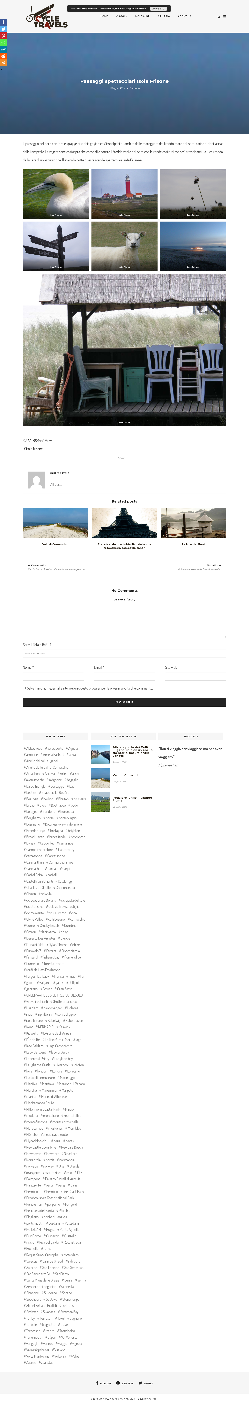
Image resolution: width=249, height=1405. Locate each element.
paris (73, 1185)
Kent (29, 1026)
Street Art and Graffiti (41, 1305)
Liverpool (62, 1064)
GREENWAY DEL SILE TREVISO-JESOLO (54, 995)
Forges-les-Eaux (37, 976)
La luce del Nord (193, 544)
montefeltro (72, 1115)
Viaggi (120, 16)
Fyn (82, 976)
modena (32, 1115)
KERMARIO (46, 1026)
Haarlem (32, 1007)
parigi (61, 1185)
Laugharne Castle (38, 1064)
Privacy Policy (148, 1399)
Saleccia (31, 1261)
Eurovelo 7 (33, 950)
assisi (75, 773)
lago (78, 1039)
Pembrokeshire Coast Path (65, 1191)
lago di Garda (60, 1052)
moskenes (55, 1128)
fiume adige (72, 957)
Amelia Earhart (53, 754)
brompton (78, 836)
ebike (76, 944)
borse (50, 817)
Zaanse (31, 1362)
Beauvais (32, 798)
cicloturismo (34, 906)
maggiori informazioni (136, 8)
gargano (32, 988)
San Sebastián (74, 1267)
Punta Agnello (69, 1229)
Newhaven (33, 1153)
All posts (56, 484)
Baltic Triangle (36, 786)
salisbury (74, 1261)
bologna (31, 811)
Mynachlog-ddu (37, 1140)
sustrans (68, 1305)
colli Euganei (56, 919)
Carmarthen (35, 862)
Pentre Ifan (34, 1204)
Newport (52, 1153)
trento (49, 1330)
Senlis (68, 1280)
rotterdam (71, 1254)
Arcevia (50, 773)
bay (71, 786)
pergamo (53, 1204)
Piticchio (64, 1210)
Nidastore (70, 1153)
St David (51, 1299)
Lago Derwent (36, 1052)
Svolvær (32, 1311)
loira (29, 1071)
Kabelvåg (54, 1020)
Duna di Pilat (35, 944)
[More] (3, 62)
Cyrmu (31, 931)
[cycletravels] (36, 480)
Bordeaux (67, 811)
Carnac (52, 868)
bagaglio (72, 779)
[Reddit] (3, 56)
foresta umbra (54, 963)
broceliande (57, 836)
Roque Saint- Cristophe (42, 1254)
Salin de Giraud (52, 1261)
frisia (72, 976)
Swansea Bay (69, 1311)
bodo (74, 805)
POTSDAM (33, 1229)
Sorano (67, 1292)
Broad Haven (35, 836)
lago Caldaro (35, 1045)
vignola (77, 1343)
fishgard (32, 957)
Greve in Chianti (37, 1001)
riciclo (30, 1242)
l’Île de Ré (33, 1039)
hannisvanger (53, 1007)
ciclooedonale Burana (41, 900)
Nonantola (33, 1159)
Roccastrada (72, 1242)
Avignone (55, 779)
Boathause (58, 805)
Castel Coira (34, 874)
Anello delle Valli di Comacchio (47, 767)
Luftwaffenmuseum (40, 1077)
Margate (67, 1090)
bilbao (30, 805)
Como (30, 925)
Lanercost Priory (37, 1058)
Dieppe (65, 938)
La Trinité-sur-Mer (57, 1039)
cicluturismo (57, 912)
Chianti (31, 893)
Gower (47, 988)
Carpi (66, 868)
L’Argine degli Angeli (57, 1033)
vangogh (32, 1343)
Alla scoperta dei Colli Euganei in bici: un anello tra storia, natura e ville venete (133, 751)
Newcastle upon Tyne (41, 1147)
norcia (50, 1159)
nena (57, 1140)
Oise (62, 1166)
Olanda (74, 1166)
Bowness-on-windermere (63, 824)
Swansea (49, 1311)
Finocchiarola (70, 950)
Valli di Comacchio (55, 544)
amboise (32, 754)
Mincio (69, 1109)
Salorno (31, 1267)
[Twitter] (3, 29)
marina (31, 1096)
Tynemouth (34, 1337)
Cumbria (70, 925)
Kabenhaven (74, 1020)
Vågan (52, 1337)
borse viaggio (68, 817)
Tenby (30, 1318)
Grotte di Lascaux (65, 1001)
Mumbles (74, 1128)
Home (104, 16)
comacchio (77, 919)
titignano (76, 1318)
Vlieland (60, 1349)
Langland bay (63, 1058)
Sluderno (50, 1292)
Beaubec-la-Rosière (55, 792)
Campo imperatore (39, 849)
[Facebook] (3, 22)
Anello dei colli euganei (42, 760)
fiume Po (32, 963)
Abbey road (34, 748)
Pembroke (33, 1191)
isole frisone (34, 448)
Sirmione (32, 1292)
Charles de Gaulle (38, 887)
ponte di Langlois (55, 1216)
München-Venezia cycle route (47, 1134)
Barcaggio (57, 786)
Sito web (171, 667)
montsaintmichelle (65, 1121)
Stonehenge (70, 1299)
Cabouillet (47, 843)
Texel (61, 1318)
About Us (184, 16)
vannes (48, 1343)
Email (99, 667)
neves (70, 1140)
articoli (121, 457)
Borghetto (33, 817)
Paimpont (33, 1178)
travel (64, 1324)
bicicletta (80, 798)
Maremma (49, 1090)
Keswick (64, 1026)
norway (48, 1166)
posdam (54, 1223)
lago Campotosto (60, 1045)
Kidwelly (32, 1033)
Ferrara (51, 950)
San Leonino (50, 1267)
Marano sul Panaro (72, 1083)
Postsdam (72, 1223)
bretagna (56, 830)
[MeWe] (3, 49)
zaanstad (47, 1362)
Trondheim (67, 1330)
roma (47, 1248)
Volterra (60, 1356)
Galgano (44, 982)
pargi (49, 1185)
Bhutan (63, 798)
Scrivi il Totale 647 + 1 (37, 644)
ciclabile (46, 893)
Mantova (48, 1083)
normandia (67, 1159)
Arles (63, 773)
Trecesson (33, 1330)
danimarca (48, 931)
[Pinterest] (3, 35)
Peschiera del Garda (40, 1210)
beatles (31, 792)
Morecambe (34, 1128)
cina (74, 912)
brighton (74, 830)
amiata (73, 754)
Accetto (158, 8)
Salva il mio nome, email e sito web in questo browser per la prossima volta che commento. (90, 688)
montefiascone (36, 1121)
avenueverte (35, 779)
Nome (28, 667)
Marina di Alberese (54, 1096)
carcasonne (34, 855)
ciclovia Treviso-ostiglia (63, 906)
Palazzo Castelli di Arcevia (62, 1178)
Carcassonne (56, 855)
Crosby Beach (49, 925)
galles (60, 982)
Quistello (70, 1235)
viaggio (62, 1343)
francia (59, 976)
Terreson (46, 1318)
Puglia (50, 1229)
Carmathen (34, 868)
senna (82, 1280)
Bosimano (33, 824)
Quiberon (52, 1235)
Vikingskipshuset (37, 1349)
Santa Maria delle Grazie (42, 1280)
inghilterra (45, 1014)
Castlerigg (65, 881)
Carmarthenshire (61, 862)
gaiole (30, 982)
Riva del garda (49, 1242)
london (42, 1071)
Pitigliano (32, 1216)
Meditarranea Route (40, 1102)
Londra (57, 1071)
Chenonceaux (65, 887)
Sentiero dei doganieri (41, 1286)
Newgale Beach (72, 1147)
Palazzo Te (33, 1185)
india (29, 1014)
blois (43, 805)
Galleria (164, 16)
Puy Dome (33, 1235)
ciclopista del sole (73, 900)
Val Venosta (69, 1337)
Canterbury (66, 849)
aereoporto (55, 748)
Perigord (71, 1204)
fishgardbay (51, 957)
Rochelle (32, 1248)
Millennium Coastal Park (43, 1109)
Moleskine (142, 16)
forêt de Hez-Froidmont (43, 969)
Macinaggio (67, 1077)
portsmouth (34, 1223)
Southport (33, 1299)
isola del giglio (66, 1014)
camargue (66, 843)
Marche (31, 1090)
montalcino (51, 1115)
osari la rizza (53, 1172)
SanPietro (62, 1273)
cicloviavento (35, 912)
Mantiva (31, 1083)
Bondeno (49, 811)
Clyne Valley (34, 919)
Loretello (73, 1071)
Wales (75, 1356)
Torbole (31, 1324)
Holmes (72, 1007)
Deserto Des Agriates (40, 938)
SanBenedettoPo (38, 1273)
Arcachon (33, 773)
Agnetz (73, 748)
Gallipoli (74, 982)
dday (64, 931)
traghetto (48, 1324)
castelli (52, 874)
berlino (48, 798)
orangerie (33, 1172)
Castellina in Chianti (39, 881)
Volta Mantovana (37, 1356)
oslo (69, 1172)
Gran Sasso (64, 988)
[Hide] (1, 69)
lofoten (79, 1064)
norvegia (32, 1166)
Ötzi (79, 1172)
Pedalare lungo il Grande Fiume (132, 799)
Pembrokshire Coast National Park (50, 1197)
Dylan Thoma (58, 944)
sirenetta (67, 1286)
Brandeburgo (35, 830)
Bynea (30, 843)
